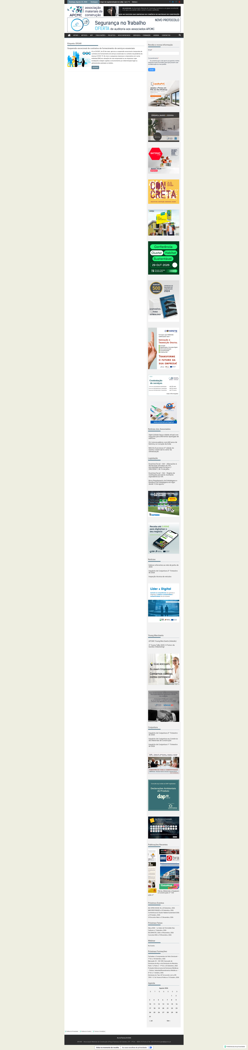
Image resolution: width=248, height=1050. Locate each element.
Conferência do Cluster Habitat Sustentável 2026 (163, 913)
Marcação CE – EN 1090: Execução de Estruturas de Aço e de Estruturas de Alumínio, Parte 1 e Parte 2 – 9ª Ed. (163, 963)
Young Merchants (156, 635)
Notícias (151, 559)
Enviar (152, 69)
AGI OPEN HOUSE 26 (154, 908)
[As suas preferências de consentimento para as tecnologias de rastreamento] (234, 1046)
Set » (168, 1021)
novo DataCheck (124, 35)
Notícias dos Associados (159, 429)
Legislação (153, 458)
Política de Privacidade (72, 1031)
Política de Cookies (86, 1031)
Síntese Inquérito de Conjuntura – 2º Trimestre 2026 (127, 2)
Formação (146, 35)
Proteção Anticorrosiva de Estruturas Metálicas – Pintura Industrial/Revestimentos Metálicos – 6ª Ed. (163, 970)
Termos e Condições (99, 1031)
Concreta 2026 (153, 935)
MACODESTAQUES (154, 910)
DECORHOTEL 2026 (154, 933)
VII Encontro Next (153, 917)
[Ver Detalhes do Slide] (142, 11)
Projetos (111, 35)
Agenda (156, 35)
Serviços (136, 35)
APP (91, 35)
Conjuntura (153, 727)
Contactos (166, 35)
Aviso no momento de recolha (107, 1047)
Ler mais (95, 67)
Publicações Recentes (158, 844)
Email (150, 50)
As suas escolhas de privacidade (134, 1047)
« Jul (150, 1021)
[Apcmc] (69, 35)
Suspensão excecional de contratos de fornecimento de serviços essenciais (101, 48)
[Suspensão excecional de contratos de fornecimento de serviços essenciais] (79, 51)
